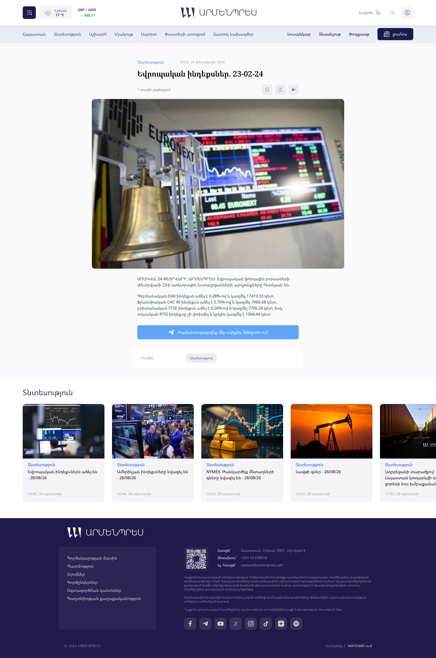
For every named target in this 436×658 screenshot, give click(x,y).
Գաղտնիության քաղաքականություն (104, 598)
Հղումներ (76, 574)
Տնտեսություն (67, 34)
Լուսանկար (299, 34)
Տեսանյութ (330, 34)
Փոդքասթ (359, 34)
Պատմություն (80, 566)
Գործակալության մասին (92, 558)
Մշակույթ (124, 34)
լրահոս (400, 34)
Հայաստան (34, 34)
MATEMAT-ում (360, 645)
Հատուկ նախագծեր (233, 34)
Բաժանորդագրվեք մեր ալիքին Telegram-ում (223, 332)
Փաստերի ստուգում (185, 34)
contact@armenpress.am (262, 565)
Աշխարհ (97, 34)
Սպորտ (149, 34)
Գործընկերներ (82, 582)
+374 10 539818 (254, 557)
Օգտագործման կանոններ (94, 590)
